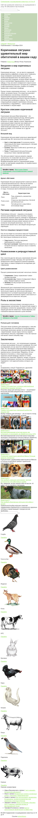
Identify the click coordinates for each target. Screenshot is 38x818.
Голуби (6, 26)
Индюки (7, 32)
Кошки (6, 19)
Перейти (4, 537)
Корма (6, 37)
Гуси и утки (8, 23)
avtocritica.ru (22, 816)
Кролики (7, 14)
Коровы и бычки (10, 33)
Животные (11, 62)
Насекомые (8, 39)
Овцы (6, 28)
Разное (6, 40)
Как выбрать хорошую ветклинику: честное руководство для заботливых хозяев (16, 481)
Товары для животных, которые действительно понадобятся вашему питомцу (17, 387)
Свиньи (7, 17)
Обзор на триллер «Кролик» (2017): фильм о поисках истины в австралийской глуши (20, 804)
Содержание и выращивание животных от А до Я (18, 1)
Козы (6, 21)
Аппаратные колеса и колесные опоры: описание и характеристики (20, 794)
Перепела (7, 30)
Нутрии (6, 25)
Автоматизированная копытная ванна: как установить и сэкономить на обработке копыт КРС (18, 433)
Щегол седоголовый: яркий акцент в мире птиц (18, 809)
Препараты (8, 35)
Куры (6, 16)
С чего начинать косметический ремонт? (19, 791)
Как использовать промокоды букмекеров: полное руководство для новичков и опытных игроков (20, 799)
